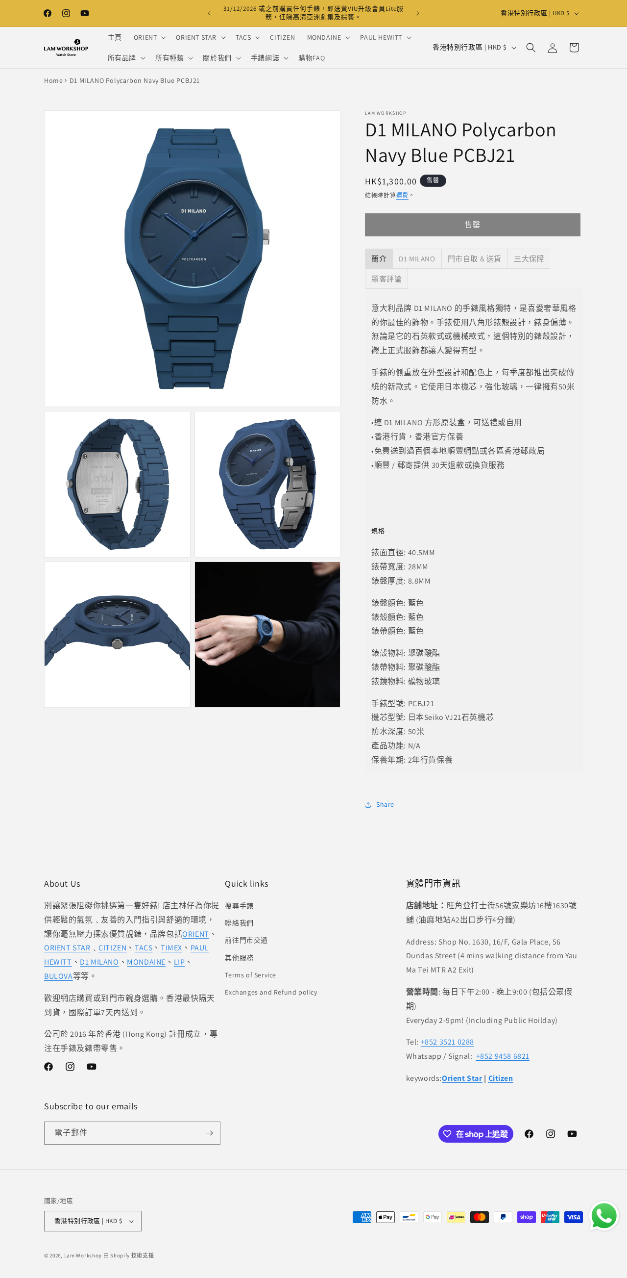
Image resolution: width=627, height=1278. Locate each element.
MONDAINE (146, 962)
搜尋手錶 (239, 905)
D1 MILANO (99, 962)
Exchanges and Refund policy (271, 992)
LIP (179, 962)
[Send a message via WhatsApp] (604, 1216)
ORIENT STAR (67, 948)
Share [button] (385, 804)
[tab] (379, 259)
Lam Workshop (83, 1255)
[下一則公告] (418, 13)
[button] (149, 37)
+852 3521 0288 (447, 1042)
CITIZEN (112, 948)
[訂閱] (209, 1133)
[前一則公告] (209, 13)
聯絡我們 (239, 923)
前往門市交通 (246, 940)
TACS (143, 948)
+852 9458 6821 (503, 1056)
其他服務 (239, 957)
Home (53, 80)
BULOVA (58, 976)
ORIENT (195, 934)
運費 (402, 195)
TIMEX (171, 948)
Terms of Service (250, 975)
